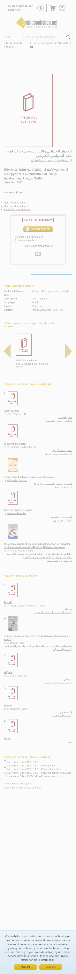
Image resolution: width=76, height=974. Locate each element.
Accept (25, 967)
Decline (51, 967)
